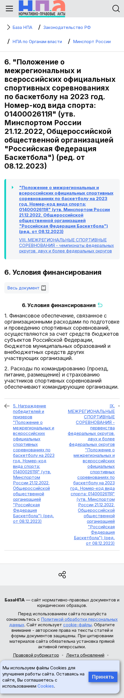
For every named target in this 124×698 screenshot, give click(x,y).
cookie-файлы (77, 624)
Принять (103, 677)
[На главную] (42, 8)
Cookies (45, 686)
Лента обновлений (85, 655)
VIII (66, 245)
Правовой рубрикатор (36, 655)
